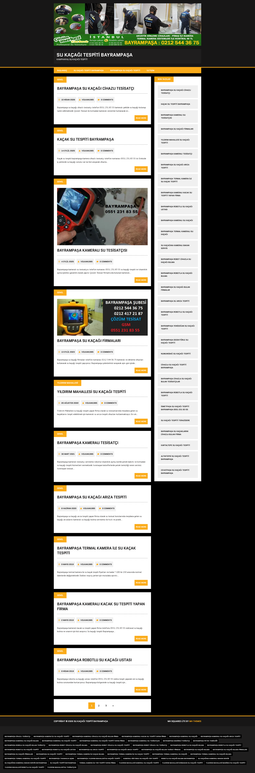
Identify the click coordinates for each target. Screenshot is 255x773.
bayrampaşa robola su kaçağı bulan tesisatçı (25, 745)
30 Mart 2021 (68, 454)
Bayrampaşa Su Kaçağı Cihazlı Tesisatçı (95, 88)
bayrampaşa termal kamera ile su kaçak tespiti (96, 550)
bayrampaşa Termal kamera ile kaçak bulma (84, 754)
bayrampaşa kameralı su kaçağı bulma (22, 741)
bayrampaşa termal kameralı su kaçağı (169, 754)
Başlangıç (62, 70)
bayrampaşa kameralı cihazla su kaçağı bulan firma (95, 736)
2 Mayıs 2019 (67, 620)
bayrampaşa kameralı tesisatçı (87, 442)
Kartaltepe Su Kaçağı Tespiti (175, 445)
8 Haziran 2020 (68, 508)
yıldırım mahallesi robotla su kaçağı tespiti (24, 767)
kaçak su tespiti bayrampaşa (85, 139)
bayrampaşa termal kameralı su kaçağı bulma (210, 754)
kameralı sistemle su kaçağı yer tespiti (140, 758)
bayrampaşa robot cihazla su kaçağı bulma (68, 745)
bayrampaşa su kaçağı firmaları (89, 340)
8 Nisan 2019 (67, 671)
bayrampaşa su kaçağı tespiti (49, 754)
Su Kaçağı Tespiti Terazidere (175, 420)
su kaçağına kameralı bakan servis (213, 758)
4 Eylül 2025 (67, 261)
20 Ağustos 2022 (69, 403)
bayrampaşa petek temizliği (205, 741)
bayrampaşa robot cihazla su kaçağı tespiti (110, 745)
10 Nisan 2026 (68, 99)
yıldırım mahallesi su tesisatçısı (61, 767)
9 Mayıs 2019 (67, 564)
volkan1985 (88, 99)
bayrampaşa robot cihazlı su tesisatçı (150, 745)
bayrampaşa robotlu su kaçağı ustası (94, 660)
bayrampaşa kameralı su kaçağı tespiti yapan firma (102, 741)
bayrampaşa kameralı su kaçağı (177, 220)
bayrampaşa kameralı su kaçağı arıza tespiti (220, 736)
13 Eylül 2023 (68, 352)
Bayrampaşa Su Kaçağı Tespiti (125, 70)
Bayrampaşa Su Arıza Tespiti (175, 301)
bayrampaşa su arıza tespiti (91, 749)
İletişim (150, 70)
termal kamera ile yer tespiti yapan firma (97, 763)
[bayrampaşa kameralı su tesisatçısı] (102, 243)
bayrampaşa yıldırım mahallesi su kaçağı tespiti (98, 758)
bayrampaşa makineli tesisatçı (176, 741)
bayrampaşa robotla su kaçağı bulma (187, 745)
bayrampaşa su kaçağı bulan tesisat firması (161, 749)
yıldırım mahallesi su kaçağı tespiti (91, 391)
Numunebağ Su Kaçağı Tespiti (176, 353)
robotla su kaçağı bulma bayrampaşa (178, 758)
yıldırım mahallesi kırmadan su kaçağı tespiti (182, 763)
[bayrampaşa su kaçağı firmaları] (102, 333)
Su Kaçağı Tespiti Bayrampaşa (89, 70)
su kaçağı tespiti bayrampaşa (63, 763)
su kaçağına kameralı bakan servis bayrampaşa (26, 763)
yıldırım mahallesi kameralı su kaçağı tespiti (139, 763)
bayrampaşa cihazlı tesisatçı (17, 736)
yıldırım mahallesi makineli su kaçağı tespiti (225, 763)
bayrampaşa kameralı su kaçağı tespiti (59, 741)
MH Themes (195, 721)
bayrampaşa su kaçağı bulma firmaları (230, 749)
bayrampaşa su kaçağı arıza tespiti (92, 497)
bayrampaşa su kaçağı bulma (197, 749)
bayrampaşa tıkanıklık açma (61, 758)
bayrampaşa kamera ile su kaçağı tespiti (51, 736)
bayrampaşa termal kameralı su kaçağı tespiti (25, 758)
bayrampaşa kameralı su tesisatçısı (92, 250)
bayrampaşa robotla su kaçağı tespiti (224, 745)
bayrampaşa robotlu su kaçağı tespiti (22, 749)
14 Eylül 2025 (68, 150)
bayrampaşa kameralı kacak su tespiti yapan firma (101, 606)
